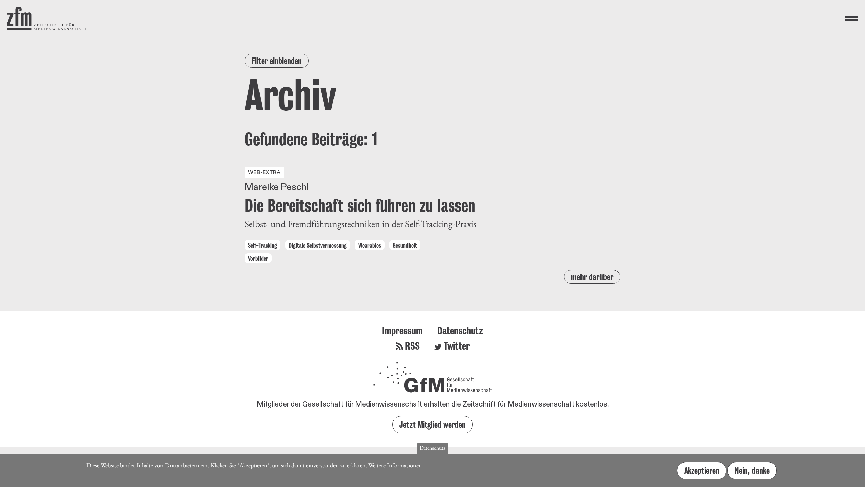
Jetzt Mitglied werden (432, 425)
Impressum (402, 331)
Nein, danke (752, 471)
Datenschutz (460, 331)
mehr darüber (592, 277)
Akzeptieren (701, 471)
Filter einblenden (277, 61)
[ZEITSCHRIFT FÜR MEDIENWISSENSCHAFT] (47, 18)
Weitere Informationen (395, 465)
